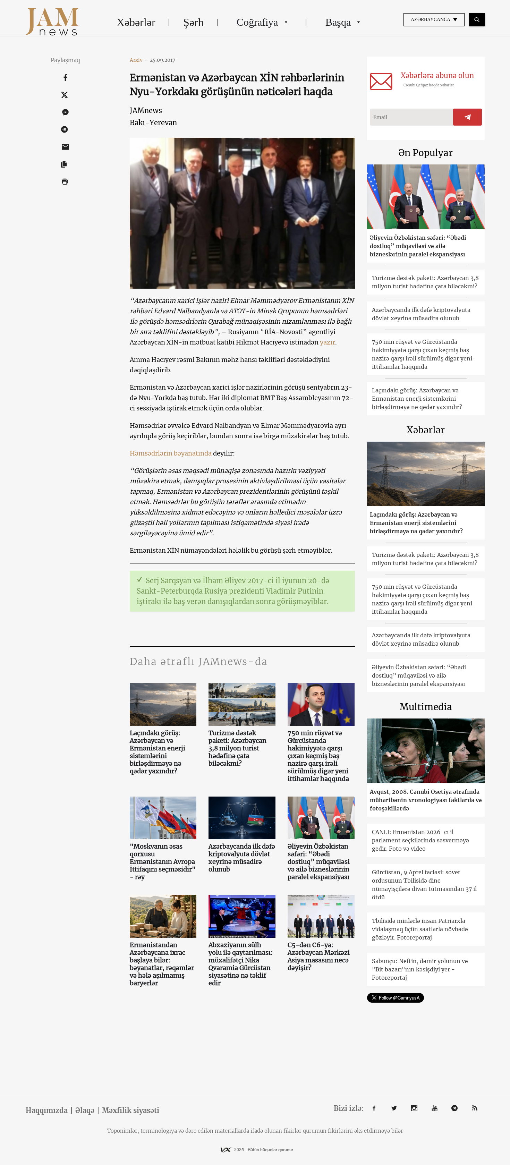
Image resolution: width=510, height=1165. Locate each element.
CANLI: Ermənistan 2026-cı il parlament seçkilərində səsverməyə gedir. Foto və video (420, 840)
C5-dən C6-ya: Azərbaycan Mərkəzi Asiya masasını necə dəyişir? (319, 956)
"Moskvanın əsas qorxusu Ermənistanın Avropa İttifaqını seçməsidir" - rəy (163, 862)
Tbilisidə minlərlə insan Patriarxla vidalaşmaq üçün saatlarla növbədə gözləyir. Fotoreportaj (420, 929)
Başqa (338, 22)
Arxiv (139, 60)
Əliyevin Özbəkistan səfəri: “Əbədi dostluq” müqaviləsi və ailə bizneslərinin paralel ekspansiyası (319, 862)
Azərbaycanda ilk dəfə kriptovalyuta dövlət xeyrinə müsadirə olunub (242, 858)
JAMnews (146, 110)
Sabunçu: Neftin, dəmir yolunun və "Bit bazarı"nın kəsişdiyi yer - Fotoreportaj (420, 969)
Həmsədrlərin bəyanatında (171, 453)
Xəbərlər (136, 22)
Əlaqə (84, 1110)
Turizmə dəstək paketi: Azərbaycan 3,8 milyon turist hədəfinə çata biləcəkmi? (237, 748)
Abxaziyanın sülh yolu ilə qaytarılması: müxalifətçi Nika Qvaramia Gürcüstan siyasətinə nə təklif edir (241, 964)
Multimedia (426, 707)
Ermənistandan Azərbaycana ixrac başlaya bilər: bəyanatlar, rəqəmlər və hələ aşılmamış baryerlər (162, 964)
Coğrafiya (257, 22)
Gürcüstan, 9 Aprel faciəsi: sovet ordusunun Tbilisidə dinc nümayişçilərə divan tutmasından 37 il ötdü (424, 885)
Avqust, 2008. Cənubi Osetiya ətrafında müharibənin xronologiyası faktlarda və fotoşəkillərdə (426, 800)
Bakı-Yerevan (153, 122)
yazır (327, 342)
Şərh (193, 22)
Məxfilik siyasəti (130, 1110)
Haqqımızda (47, 1110)
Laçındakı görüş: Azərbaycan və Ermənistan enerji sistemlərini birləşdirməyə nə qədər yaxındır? (157, 752)
